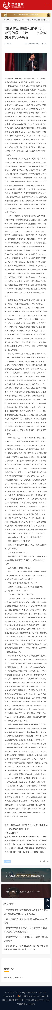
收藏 (8, 862)
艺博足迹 (16, 20)
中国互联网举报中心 (35, 1000)
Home (8, 20)
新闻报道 (25, 20)
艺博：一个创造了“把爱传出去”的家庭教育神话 (23, 892)
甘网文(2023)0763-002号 (13, 1000)
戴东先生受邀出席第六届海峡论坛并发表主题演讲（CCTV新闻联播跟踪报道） (26, 876)
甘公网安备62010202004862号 (34, 996)
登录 (23, 977)
